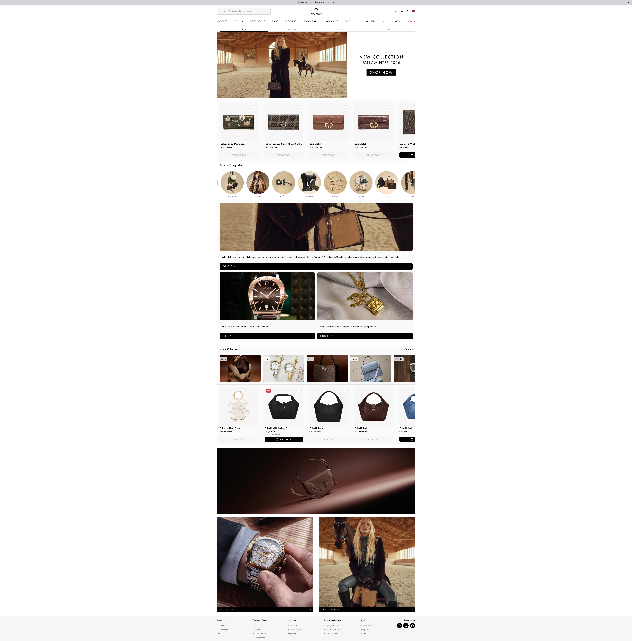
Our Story (221, 625)
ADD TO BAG (285, 439)
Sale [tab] (388, 29)
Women (370, 21)
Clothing (291, 21)
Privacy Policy (365, 629)
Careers (220, 633)
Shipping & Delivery (332, 625)
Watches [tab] (292, 29)
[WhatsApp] (399, 625)
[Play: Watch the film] (316, 481)
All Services (292, 625)
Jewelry (238, 21)
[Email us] (412, 625)
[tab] (240, 369)
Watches (222, 21)
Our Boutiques (222, 629)
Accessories (257, 21)
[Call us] (406, 625)
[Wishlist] (396, 11)
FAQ (254, 625)
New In (411, 21)
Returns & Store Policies (333, 629)
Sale (347, 21)
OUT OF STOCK (239, 155)
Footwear (310, 21)
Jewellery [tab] (340, 29)
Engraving (292, 633)
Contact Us (257, 629)
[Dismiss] (628, 2)
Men (385, 21)
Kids (397, 21)
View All (408, 349)
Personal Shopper (295, 629)
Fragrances (330, 21)
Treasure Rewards (259, 633)
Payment (363, 633)
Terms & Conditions (367, 625)
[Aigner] (316, 11)
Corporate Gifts (259, 637)
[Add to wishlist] (255, 106)
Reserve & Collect (331, 633)
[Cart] (407, 11)
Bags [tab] (244, 29)
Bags (275, 21)
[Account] (402, 11)
